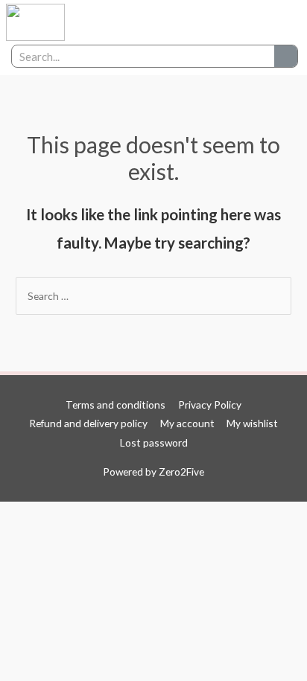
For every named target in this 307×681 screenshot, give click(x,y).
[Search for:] (153, 296)
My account (187, 423)
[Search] (285, 56)
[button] (243, 22)
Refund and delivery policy (88, 423)
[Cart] (276, 22)
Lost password (154, 442)
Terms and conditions (115, 404)
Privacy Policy (209, 404)
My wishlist (252, 423)
